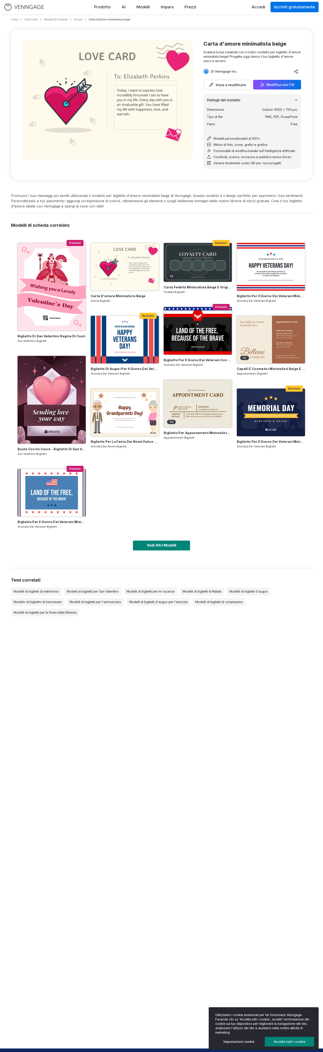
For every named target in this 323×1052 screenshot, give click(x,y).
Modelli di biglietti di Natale (202, 591)
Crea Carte (31, 19)
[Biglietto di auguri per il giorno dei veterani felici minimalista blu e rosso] (125, 339)
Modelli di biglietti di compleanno (219, 602)
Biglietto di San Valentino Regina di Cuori (51, 336)
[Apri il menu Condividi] (296, 71)
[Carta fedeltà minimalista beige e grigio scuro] (198, 262)
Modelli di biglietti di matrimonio (36, 591)
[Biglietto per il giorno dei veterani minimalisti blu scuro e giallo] (271, 412)
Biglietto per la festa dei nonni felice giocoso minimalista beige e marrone (125, 441)
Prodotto (102, 7)
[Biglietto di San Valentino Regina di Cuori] (52, 287)
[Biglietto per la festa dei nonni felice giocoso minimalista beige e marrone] (125, 412)
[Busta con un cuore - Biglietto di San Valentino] (52, 400)
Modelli (143, 7)
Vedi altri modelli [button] (161, 545)
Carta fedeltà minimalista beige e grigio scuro (198, 287)
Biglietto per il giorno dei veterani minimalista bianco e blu (52, 522)
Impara (167, 7)
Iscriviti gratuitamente (294, 7)
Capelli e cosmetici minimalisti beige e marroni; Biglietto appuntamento (271, 369)
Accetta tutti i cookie (289, 1041)
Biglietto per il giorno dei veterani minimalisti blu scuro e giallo (271, 441)
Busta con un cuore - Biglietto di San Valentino (52, 449)
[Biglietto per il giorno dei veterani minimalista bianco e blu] (52, 492)
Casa (14, 19)
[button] (227, 84)
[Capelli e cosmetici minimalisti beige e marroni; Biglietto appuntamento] (271, 339)
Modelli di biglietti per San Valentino (93, 591)
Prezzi (190, 7)
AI (123, 7)
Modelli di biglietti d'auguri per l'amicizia (158, 602)
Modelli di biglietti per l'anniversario (95, 602)
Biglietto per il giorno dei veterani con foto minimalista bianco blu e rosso (198, 360)
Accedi (258, 7)
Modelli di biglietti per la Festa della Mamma (45, 612)
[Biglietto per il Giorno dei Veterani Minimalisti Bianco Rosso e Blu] (271, 267)
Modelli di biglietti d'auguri (248, 591)
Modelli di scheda (56, 19)
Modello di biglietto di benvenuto (38, 602)
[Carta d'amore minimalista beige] (125, 267)
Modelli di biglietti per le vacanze (151, 591)
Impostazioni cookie (238, 1041)
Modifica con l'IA (280, 84)
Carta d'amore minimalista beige (118, 296)
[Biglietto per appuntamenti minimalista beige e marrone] (198, 403)
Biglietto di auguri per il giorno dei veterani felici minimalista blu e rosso (125, 369)
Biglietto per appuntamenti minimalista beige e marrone (198, 433)
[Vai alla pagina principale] (24, 7)
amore (78, 19)
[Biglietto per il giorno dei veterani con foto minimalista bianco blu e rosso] (198, 331)
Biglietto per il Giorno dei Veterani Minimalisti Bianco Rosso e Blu (271, 296)
